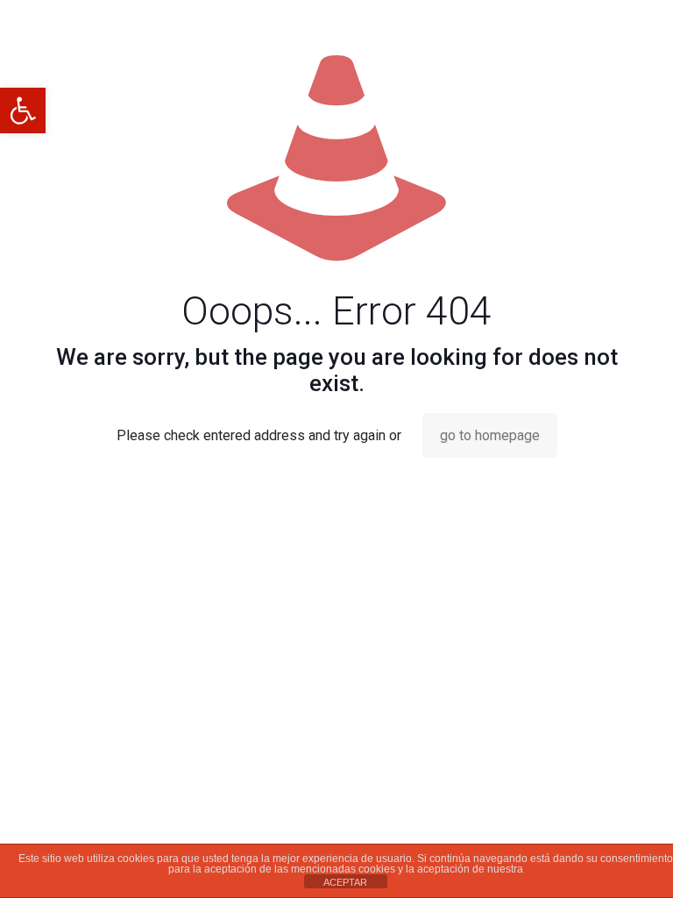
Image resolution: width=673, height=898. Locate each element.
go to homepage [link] (490, 435)
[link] (23, 110)
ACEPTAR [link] (345, 882)
